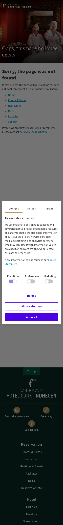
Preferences (32, 276)
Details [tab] (31, 208)
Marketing (50, 276)
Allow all (31, 317)
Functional (13, 276)
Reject (31, 296)
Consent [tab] (14, 208)
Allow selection (31, 306)
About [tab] (49, 208)
